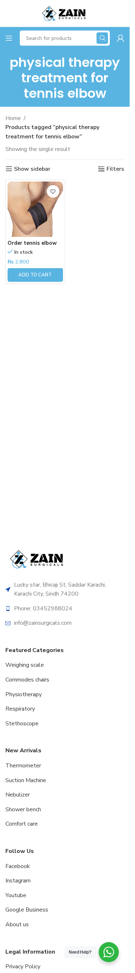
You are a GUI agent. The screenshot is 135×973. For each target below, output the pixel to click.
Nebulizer (17, 795)
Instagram (18, 881)
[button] (35, 275)
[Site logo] (64, 13)
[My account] (120, 38)
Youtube (15, 895)
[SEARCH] (102, 38)
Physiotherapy (23, 694)
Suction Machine (25, 780)
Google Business (26, 910)
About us (17, 924)
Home (13, 118)
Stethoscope (22, 724)
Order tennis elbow (32, 243)
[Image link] (37, 559)
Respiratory (20, 709)
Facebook (17, 866)
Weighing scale (24, 665)
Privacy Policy (22, 966)
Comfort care (21, 824)
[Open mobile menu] (9, 38)
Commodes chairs (27, 680)
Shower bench (23, 809)
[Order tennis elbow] (35, 209)
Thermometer (23, 766)
